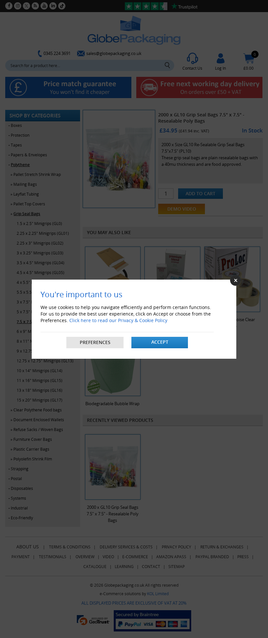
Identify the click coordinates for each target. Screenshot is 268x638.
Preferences (95, 342)
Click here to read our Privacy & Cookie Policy (118, 320)
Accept (159, 342)
